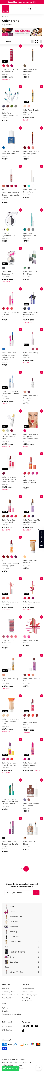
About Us (5, 989)
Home (4, 16)
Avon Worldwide (8, 998)
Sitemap (19, 1065)
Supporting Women (9, 992)
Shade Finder (27, 1001)
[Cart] (35, 9)
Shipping (5, 1011)
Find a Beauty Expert (29, 995)
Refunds (5, 1008)
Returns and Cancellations (11, 1014)
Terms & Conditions (9, 1062)
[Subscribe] (36, 892)
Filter (8, 41)
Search (23, 1060)
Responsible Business (10, 995)
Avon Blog (26, 998)
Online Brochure (28, 989)
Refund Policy (7, 1065)
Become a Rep (27, 992)
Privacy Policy (25, 1062)
